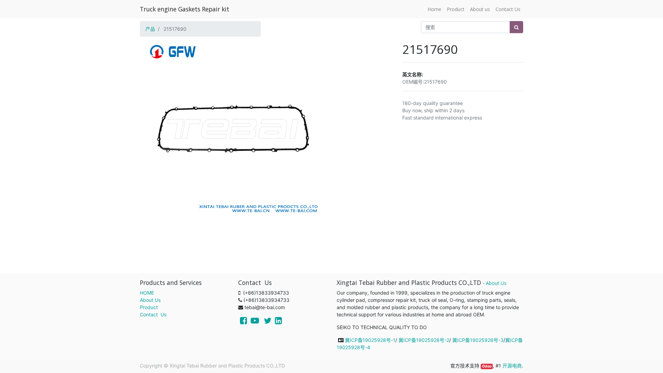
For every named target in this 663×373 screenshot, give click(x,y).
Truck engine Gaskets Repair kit (184, 9)
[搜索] (516, 27)
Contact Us (153, 314)
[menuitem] (434, 9)
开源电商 (512, 366)
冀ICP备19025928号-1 (370, 340)
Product (149, 307)
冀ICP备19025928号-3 (477, 340)
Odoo (486, 366)
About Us (150, 300)
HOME (147, 293)
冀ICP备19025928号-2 (423, 340)
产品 (150, 29)
